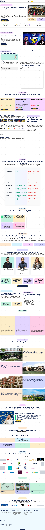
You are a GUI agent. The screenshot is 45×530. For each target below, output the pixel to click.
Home (23, 1)
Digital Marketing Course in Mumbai (12, 521)
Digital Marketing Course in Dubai (27, 521)
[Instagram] (21, 529)
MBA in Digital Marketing (33, 521)
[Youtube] (24, 529)
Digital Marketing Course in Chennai (4, 521)
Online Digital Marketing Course (19, 521)
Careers (43, 1)
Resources (36, 1)
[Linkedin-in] (22, 529)
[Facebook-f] (20, 529)
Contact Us (40, 1)
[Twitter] (23, 529)
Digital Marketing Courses (28, 1)
